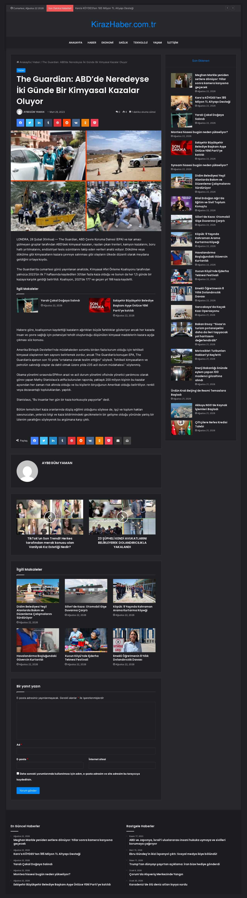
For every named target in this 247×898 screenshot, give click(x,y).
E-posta (22, 759)
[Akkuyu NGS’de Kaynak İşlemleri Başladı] (181, 410)
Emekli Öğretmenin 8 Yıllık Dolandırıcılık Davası (131, 658)
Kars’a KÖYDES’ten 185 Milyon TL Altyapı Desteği (212, 100)
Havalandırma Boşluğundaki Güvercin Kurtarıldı (37, 658)
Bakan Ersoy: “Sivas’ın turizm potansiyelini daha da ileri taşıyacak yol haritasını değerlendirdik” (211, 332)
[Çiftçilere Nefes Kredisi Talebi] (181, 427)
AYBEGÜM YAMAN (34, 111)
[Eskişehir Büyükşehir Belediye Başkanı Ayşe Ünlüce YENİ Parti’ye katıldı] (99, 305)
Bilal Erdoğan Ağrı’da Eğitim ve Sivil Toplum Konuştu (210, 202)
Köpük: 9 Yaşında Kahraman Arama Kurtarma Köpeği (132, 608)
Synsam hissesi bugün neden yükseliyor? (199, 165)
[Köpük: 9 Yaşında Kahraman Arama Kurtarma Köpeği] (134, 591)
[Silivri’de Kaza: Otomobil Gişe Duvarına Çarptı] (86, 591)
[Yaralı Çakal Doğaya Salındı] (27, 305)
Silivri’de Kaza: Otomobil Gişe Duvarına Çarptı (86, 608)
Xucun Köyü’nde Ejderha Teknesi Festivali (82, 658)
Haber (92, 42)
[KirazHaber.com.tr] (123, 24)
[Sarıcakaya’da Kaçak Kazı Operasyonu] (181, 312)
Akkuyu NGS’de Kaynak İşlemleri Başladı (211, 407)
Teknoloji (140, 42)
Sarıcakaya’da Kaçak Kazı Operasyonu (210, 309)
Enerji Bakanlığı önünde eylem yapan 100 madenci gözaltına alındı (211, 374)
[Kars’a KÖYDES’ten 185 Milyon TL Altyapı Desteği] (181, 103)
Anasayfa (75, 42)
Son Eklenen (200, 60)
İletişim (172, 42)
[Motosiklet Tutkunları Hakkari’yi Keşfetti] (181, 356)
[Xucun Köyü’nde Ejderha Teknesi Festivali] (86, 640)
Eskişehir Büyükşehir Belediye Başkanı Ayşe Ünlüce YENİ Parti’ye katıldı (133, 305)
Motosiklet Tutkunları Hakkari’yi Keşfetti (210, 353)
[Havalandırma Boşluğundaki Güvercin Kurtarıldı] (38, 640)
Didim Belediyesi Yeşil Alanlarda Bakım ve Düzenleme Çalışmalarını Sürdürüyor (34, 612)
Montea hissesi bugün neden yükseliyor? (199, 132)
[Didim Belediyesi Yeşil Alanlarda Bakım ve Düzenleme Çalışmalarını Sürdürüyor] (38, 591)
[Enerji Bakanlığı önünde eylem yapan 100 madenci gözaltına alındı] (181, 373)
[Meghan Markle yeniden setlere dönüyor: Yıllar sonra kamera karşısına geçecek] (181, 80)
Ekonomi (107, 42)
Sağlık (123, 42)
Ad (19, 744)
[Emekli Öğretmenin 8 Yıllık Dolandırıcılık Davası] (134, 640)
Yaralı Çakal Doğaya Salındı (91, 8)
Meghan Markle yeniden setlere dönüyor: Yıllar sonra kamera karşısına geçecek (212, 81)
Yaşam (157, 42)
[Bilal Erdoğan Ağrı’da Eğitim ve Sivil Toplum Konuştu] (181, 203)
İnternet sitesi (97, 759)
